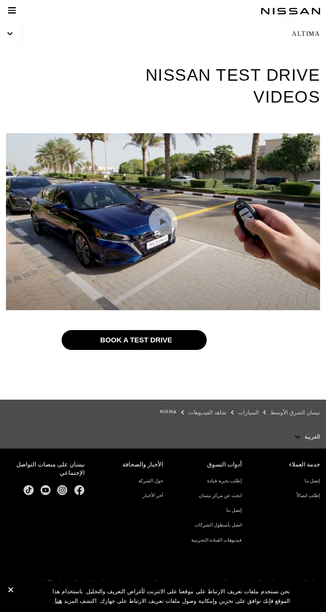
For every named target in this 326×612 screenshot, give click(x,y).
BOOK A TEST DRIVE (136, 340)
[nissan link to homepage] (290, 11)
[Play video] (163, 221)
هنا (58, 600)
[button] (12, 10)
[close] (11, 591)
